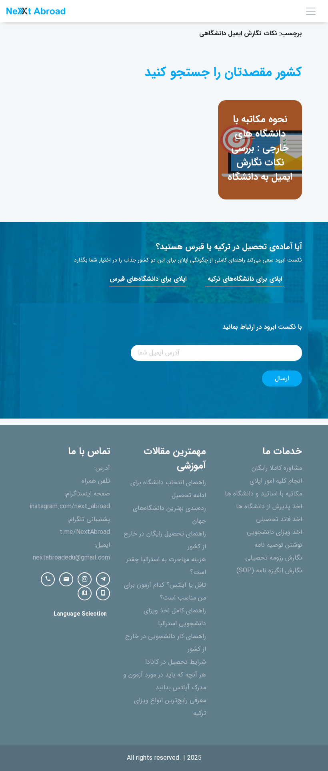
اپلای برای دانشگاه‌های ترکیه (245, 279)
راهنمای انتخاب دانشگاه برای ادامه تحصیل (168, 489)
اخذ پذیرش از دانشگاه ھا (269, 507)
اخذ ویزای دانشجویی (274, 532)
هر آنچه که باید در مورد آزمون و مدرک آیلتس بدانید (164, 681)
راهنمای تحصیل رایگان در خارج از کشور (165, 540)
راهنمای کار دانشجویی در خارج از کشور (165, 642)
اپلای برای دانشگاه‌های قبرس (148, 279)
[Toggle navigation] (311, 11)
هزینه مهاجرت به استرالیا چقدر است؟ (166, 566)
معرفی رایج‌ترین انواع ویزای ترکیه (170, 707)
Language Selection (80, 614)
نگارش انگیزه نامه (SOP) (269, 571)
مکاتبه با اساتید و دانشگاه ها (263, 494)
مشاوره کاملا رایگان (277, 468)
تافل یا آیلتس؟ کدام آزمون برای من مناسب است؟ (165, 591)
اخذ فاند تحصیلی (279, 519)
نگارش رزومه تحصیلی (273, 558)
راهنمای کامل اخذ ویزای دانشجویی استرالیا (175, 617)
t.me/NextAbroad (85, 532)
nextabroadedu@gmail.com (71, 558)
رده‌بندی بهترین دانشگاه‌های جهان (169, 514)
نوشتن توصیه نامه (278, 545)
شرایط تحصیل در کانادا (175, 662)
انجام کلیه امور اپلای (276, 481)
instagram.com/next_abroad (70, 507)
